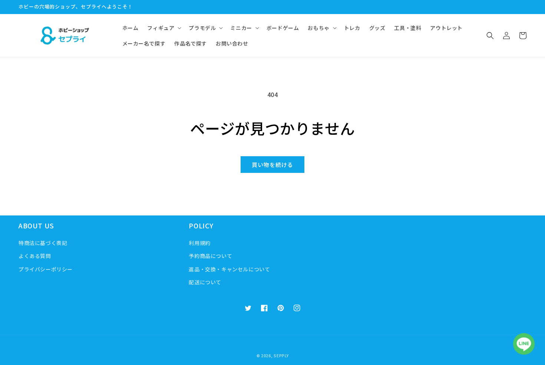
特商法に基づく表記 (43, 243)
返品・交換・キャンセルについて (229, 269)
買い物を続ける (272, 164)
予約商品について (210, 255)
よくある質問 (35, 255)
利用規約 (199, 243)
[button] (163, 28)
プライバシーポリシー (46, 269)
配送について (205, 282)
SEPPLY (281, 355)
